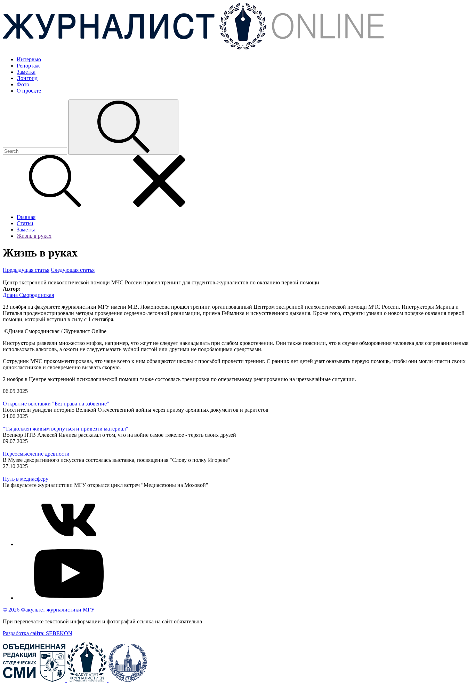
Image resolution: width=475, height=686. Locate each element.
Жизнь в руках (34, 236)
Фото (23, 84)
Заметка (26, 72)
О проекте (29, 91)
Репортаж (28, 66)
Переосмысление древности (36, 454)
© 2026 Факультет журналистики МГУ (49, 610)
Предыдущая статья (26, 270)
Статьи (25, 223)
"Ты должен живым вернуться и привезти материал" (65, 429)
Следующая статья (73, 270)
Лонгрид (27, 78)
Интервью (29, 59)
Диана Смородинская (28, 295)
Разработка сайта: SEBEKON (37, 633)
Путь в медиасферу (25, 479)
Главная (26, 217)
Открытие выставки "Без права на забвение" (56, 404)
